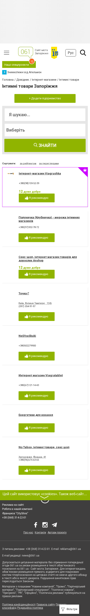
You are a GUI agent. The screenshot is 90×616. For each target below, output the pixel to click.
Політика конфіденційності (19, 604)
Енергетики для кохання (36, 415)
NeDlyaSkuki (27, 335)
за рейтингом (28, 163)
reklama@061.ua (70, 549)
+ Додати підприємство (45, 98)
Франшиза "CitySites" (15, 513)
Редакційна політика (30, 607)
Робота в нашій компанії (17, 509)
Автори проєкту (57, 532)
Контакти (40, 532)
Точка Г (24, 293)
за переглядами (49, 163)
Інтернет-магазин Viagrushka (40, 173)
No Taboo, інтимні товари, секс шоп (44, 447)
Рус (71, 53)
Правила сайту (45, 604)
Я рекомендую (38, 197)
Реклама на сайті (13, 504)
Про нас (28, 532)
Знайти (47, 145)
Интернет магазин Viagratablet (41, 375)
